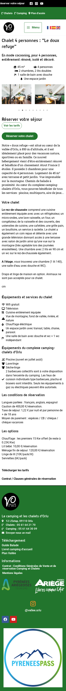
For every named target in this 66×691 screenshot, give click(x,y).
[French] (49, 27)
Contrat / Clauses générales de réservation (29, 478)
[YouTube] (41, 3)
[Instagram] (36, 3)
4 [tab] (29, 110)
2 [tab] (22, 110)
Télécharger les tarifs (15, 470)
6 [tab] (36, 110)
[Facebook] (31, 3)
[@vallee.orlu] (33, 604)
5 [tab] (33, 110)
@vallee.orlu (33, 610)
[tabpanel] (16, 94)
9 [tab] (47, 110)
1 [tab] (19, 110)
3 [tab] (26, 110)
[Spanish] (54, 27)
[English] (58, 27)
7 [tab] (40, 110)
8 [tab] (43, 110)
